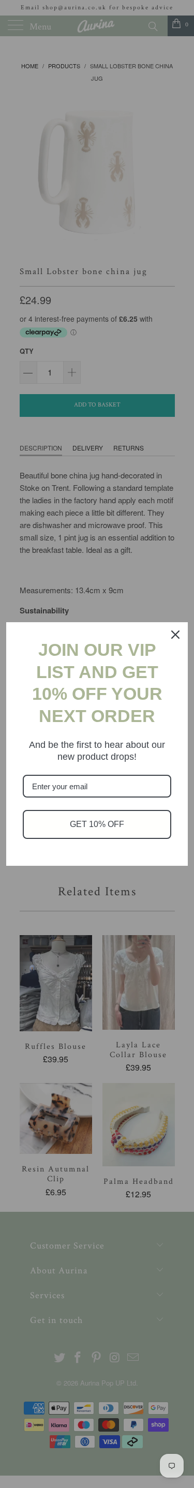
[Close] (175, 634)
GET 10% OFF (97, 824)
